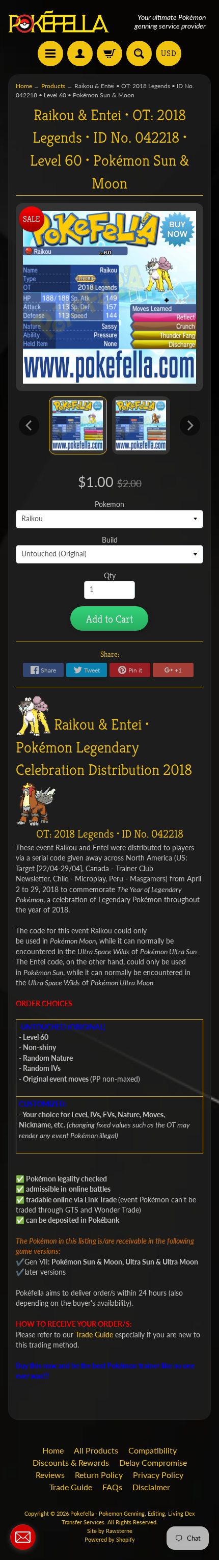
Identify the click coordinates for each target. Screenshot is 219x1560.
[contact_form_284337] (23, 1537)
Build (110, 540)
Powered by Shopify (110, 1539)
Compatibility (152, 1450)
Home (24, 86)
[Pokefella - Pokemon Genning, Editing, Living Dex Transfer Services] (59, 22)
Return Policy (99, 1475)
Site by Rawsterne (109, 1530)
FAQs (112, 1487)
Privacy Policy (158, 1475)
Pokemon (109, 504)
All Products (96, 1450)
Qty (110, 576)
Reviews (50, 1475)
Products (53, 86)
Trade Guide (70, 1487)
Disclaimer (151, 1487)
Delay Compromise (153, 1462)
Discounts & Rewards (71, 1462)
